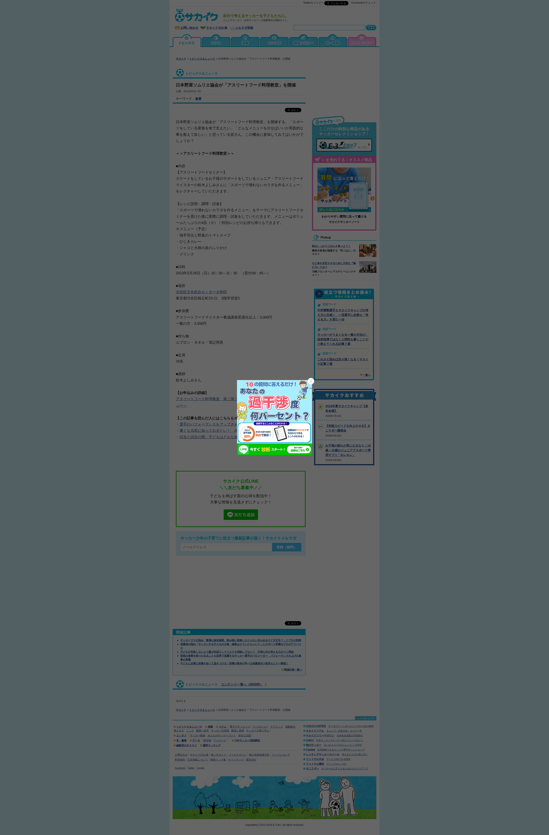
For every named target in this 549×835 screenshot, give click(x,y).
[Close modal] (311, 381)
